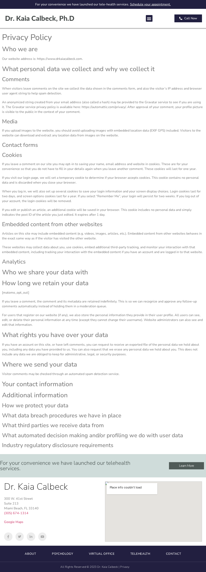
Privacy (125, 567)
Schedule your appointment (150, 4)
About (30, 554)
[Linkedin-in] (31, 536)
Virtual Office (102, 554)
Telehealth (140, 554)
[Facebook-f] (8, 536)
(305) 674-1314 (16, 513)
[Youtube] (42, 536)
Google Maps (13, 522)
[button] (149, 18)
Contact (173, 554)
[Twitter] (19, 536)
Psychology (62, 554)
